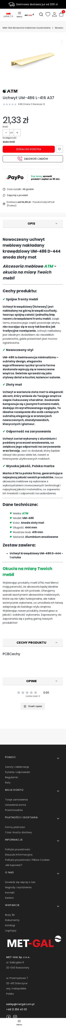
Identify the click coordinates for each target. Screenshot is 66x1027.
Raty (8, 782)
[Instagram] (15, 1017)
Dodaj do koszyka (28, 149)
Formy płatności (15, 827)
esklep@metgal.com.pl (20, 1004)
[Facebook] (8, 1017)
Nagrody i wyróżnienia (18, 887)
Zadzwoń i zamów (36, 159)
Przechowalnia (14, 810)
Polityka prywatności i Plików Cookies (27, 860)
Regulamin (11, 777)
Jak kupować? (13, 865)
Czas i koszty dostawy (18, 832)
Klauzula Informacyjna (18, 854)
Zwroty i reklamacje (17, 767)
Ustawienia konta (15, 805)
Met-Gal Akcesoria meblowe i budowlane (27, 27)
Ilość (5, 126)
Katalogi (10, 925)
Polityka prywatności (17, 849)
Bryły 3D (10, 915)
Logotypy (10, 930)
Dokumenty (12, 920)
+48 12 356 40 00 (16, 1009)
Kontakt (10, 892)
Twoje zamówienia (16, 799)
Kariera (9, 898)
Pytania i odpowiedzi (17, 772)
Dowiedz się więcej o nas (20, 882)
